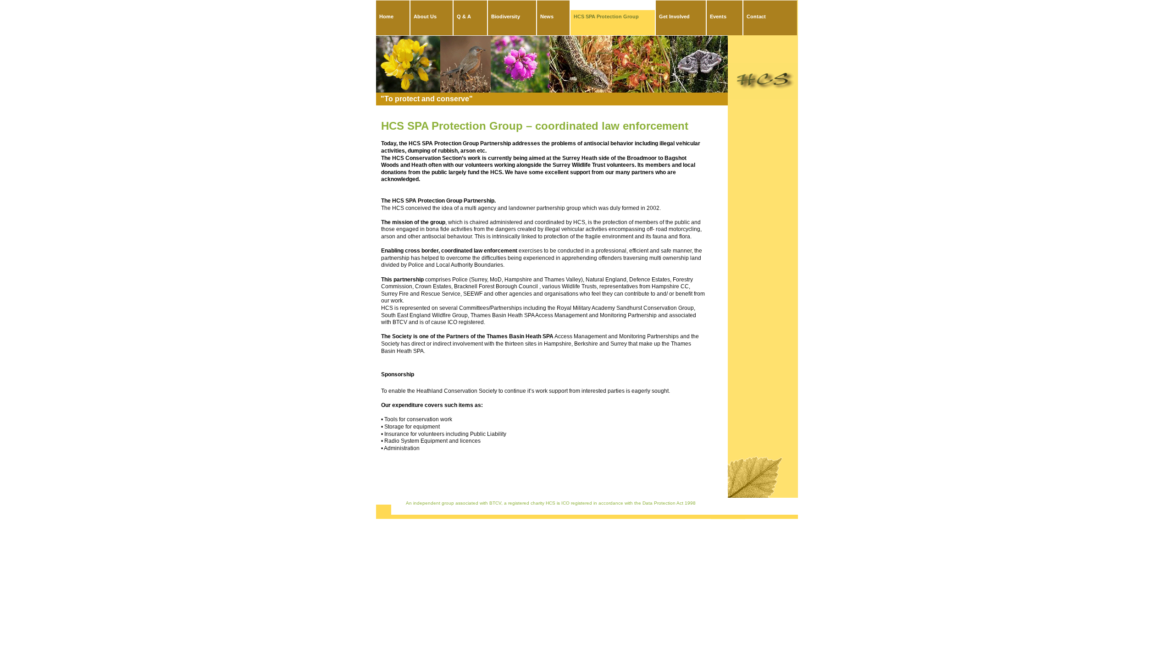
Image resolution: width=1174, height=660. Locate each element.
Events (718, 16)
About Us (425, 16)
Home (386, 16)
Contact (756, 16)
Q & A (464, 16)
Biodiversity (505, 16)
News (547, 16)
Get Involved (674, 16)
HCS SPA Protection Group (606, 16)
